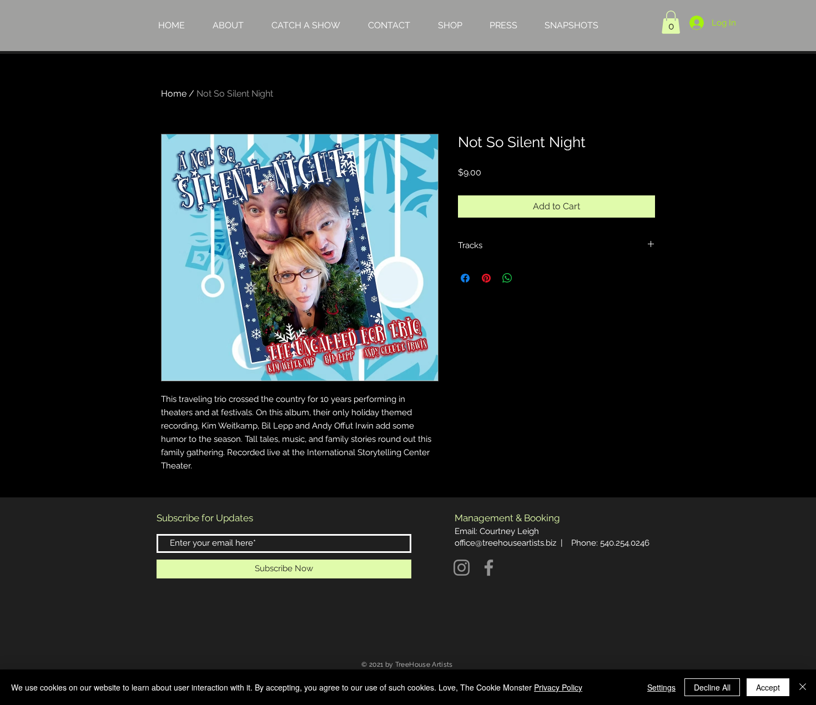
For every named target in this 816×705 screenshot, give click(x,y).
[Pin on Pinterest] (486, 278)
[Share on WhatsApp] (507, 278)
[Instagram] (461, 567)
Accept (768, 687)
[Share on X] (528, 278)
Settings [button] (661, 687)
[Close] (802, 687)
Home (174, 93)
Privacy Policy (558, 687)
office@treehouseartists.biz (505, 543)
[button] (671, 22)
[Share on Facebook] (465, 278)
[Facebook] (489, 567)
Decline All (712, 687)
